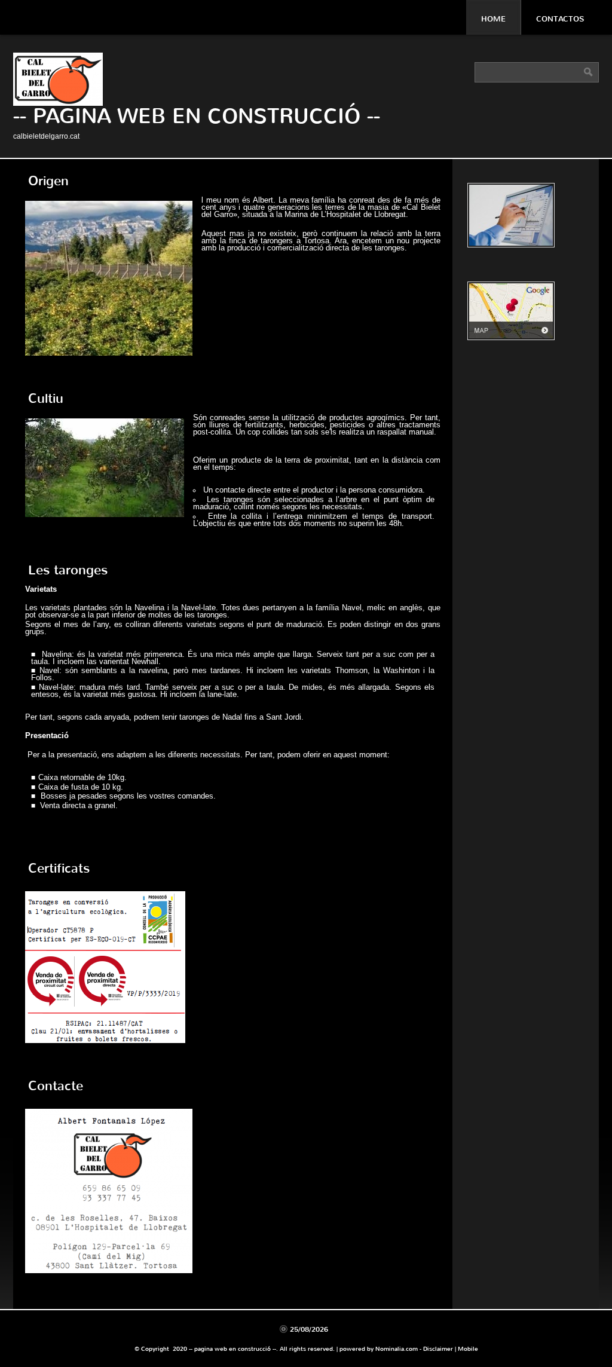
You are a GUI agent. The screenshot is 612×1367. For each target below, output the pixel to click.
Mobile (468, 1349)
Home (493, 19)
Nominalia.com (396, 1349)
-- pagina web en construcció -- (196, 116)
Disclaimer (438, 1349)
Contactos (560, 19)
